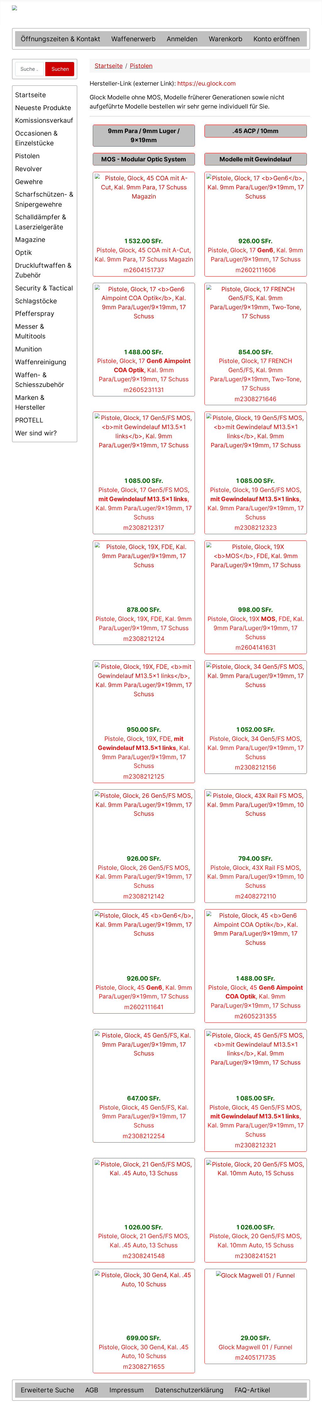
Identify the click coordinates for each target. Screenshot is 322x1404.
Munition (28, 349)
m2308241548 (144, 1256)
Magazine (30, 239)
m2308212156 (255, 767)
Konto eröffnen (276, 39)
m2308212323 (256, 527)
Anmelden (182, 39)
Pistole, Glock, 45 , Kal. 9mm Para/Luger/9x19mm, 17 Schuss (255, 997)
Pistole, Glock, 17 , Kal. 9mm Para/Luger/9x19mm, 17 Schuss (144, 370)
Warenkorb (225, 39)
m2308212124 (143, 638)
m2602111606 (256, 270)
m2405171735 (255, 1357)
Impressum (126, 1390)
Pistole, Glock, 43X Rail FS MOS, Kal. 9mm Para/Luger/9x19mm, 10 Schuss (255, 877)
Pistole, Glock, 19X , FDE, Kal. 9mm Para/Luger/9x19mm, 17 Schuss (256, 628)
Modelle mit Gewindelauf (255, 159)
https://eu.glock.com (206, 83)
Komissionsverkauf (44, 120)
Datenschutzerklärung (189, 1390)
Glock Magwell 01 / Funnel (255, 1347)
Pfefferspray (34, 313)
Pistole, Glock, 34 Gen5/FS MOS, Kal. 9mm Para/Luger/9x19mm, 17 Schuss (256, 748)
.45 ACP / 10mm (255, 131)
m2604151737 (144, 270)
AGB (91, 1390)
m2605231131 (144, 390)
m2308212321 (255, 1145)
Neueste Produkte (43, 108)
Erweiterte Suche (47, 1390)
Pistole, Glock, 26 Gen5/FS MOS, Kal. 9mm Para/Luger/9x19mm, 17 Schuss (144, 877)
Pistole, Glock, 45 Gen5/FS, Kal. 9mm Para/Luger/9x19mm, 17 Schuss (143, 1116)
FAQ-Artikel (252, 1390)
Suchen (60, 69)
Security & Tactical (44, 288)
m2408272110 (255, 896)
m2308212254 (144, 1136)
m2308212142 (143, 896)
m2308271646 (255, 399)
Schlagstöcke (36, 301)
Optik (23, 252)
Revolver (28, 169)
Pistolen (27, 156)
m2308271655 (144, 1366)
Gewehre (29, 182)
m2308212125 (143, 776)
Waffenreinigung (40, 362)
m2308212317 (143, 527)
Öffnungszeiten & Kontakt (60, 39)
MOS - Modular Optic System (143, 159)
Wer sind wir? (36, 433)
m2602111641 (144, 1007)
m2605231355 (256, 1016)
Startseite (30, 95)
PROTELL (29, 420)
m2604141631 (256, 647)
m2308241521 (255, 1256)
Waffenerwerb (133, 39)
